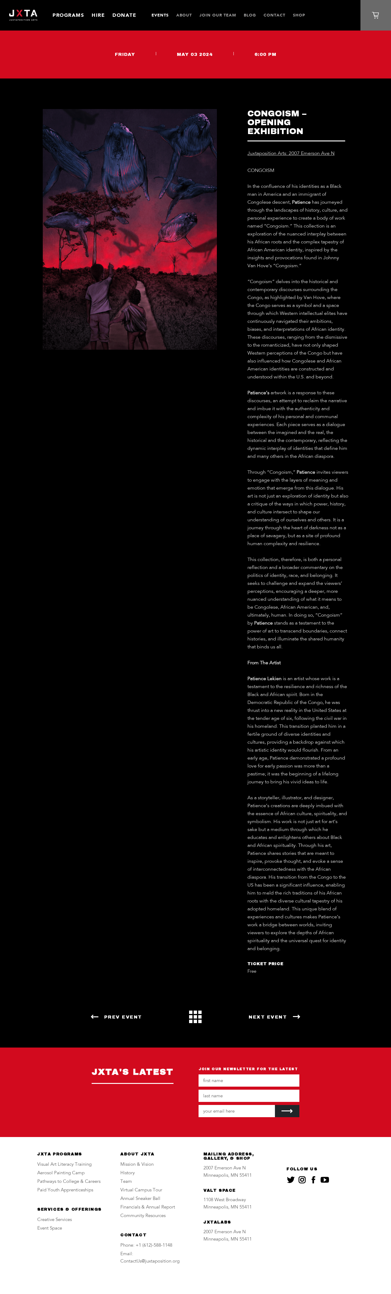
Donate (124, 15)
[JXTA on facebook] (313, 1180)
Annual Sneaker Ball (140, 1199)
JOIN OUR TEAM (217, 15)
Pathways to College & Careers (68, 1181)
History (127, 1173)
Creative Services (54, 1220)
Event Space (49, 1228)
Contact (274, 15)
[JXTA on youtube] (324, 1180)
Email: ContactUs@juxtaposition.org (150, 1258)
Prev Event (123, 1017)
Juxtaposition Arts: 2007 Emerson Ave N (290, 153)
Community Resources (143, 1216)
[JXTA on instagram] (302, 1180)
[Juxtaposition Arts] (23, 15)
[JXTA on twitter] (291, 1180)
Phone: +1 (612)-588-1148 (146, 1245)
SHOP (299, 15)
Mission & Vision (137, 1164)
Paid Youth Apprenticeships (65, 1190)
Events (160, 15)
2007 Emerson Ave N (224, 1168)
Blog (250, 15)
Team (126, 1181)
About (184, 15)
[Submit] (287, 1111)
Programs (68, 15)
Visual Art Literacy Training (64, 1164)
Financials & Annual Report (147, 1207)
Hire (98, 15)
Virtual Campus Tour (141, 1190)
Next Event (268, 1017)
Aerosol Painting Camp (61, 1173)
